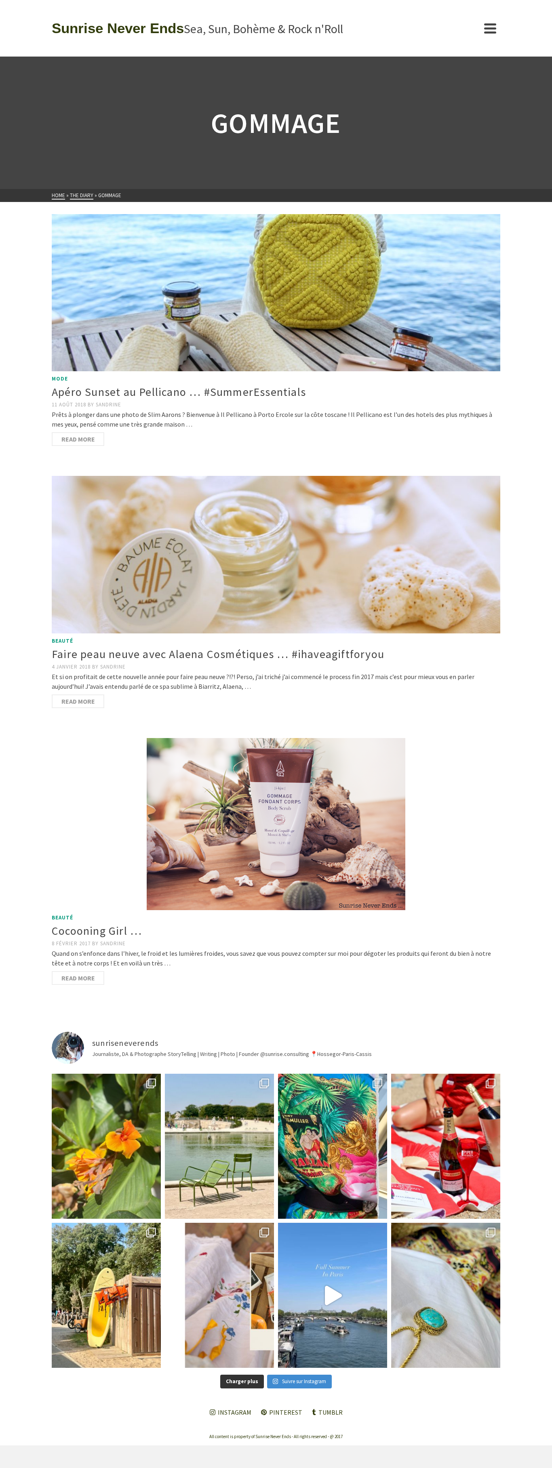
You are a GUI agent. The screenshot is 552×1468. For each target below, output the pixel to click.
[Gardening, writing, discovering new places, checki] (106, 1146)
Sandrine (108, 404)
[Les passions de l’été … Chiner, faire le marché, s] (219, 1295)
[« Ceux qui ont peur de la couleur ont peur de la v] (332, 1146)
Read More (78, 439)
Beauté (62, 640)
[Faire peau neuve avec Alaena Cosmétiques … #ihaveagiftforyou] (276, 554)
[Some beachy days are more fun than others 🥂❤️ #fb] (445, 1146)
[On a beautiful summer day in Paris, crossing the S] (332, 1295)
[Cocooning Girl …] (276, 824)
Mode (60, 378)
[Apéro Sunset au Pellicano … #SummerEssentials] (276, 292)
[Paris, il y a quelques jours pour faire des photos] (219, 1146)
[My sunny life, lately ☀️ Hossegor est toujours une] (106, 1295)
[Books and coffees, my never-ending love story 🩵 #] (445, 1295)
